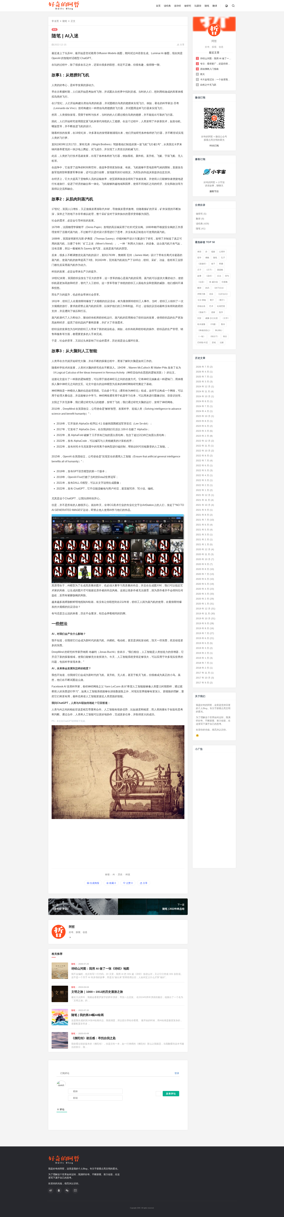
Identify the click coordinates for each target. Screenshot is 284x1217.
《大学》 (226, 318)
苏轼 (214, 342)
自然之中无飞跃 (208, 84)
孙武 (207, 288)
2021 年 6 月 (202, 524)
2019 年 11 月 (203, 613)
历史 (120, 874)
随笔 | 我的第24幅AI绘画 (87, 1015)
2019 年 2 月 (202, 653)
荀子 (212, 300)
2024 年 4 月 (202, 411)
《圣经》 (209, 276)
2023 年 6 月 (202, 426)
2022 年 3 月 (202, 480)
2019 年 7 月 (202, 633)
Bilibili (218, 330)
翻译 (215, 5)
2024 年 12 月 (203, 386)
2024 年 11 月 (203, 391)
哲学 (199, 257)
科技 (128, 874)
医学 (221, 312)
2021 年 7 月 (202, 519)
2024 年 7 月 (202, 406)
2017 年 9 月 (202, 682)
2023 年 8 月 (202, 421)
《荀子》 (222, 300)
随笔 (207, 5)
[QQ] (59, 1190)
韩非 (225, 336)
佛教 (207, 257)
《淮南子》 (202, 312)
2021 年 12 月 (203, 495)
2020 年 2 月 (202, 598)
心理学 (222, 252)
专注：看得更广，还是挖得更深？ (216, 63)
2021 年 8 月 (202, 514)
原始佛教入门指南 (209, 69)
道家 (213, 312)
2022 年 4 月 (202, 475)
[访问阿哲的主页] (214, 30)
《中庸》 (213, 324)
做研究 (187, 5)
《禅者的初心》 (204, 330)
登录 (176, 1073)
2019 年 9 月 (202, 623)
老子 (213, 264)
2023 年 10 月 (203, 416)
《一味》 (201, 336)
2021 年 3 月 (202, 534)
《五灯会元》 (223, 294)
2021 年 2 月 (202, 539)
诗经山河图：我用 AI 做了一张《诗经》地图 (100, 968)
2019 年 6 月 (202, 638)
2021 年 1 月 (202, 544)
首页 (158, 5)
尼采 (211, 294)
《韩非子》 (214, 336)
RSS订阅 (214, 145)
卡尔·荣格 (201, 300)
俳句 (227, 276)
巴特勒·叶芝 (202, 342)
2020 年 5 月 (202, 584)
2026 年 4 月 (202, 371)
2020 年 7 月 (202, 574)
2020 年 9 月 (202, 564)
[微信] (67, 1190)
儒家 (213, 252)
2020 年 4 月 (202, 589)
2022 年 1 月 (202, 490)
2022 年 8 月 (202, 455)
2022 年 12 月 (203, 440)
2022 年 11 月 (203, 445)
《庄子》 (209, 270)
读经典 (167, 5)
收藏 (112, 883)
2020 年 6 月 (202, 579)
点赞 (129, 883)
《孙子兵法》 (219, 288)
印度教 (225, 282)
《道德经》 (202, 264)
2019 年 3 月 (202, 648)
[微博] (51, 1190)
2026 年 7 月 (202, 366)
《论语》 (201, 282)
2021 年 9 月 (202, 510)
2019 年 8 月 (202, 628)
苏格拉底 (201, 306)
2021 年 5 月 (202, 529)
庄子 (199, 270)
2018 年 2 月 (202, 667)
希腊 (221, 264)
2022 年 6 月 (202, 465)
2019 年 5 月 (202, 643)
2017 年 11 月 (203, 672)
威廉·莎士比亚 (211, 318)
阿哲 (72, 926)
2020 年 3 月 (202, 593)
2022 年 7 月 (202, 460)
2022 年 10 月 (203, 450)
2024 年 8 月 (202, 401)
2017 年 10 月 (203, 677)
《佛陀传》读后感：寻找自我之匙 (93, 1038)
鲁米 (223, 324)
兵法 (219, 276)
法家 (222, 342)
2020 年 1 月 (202, 603)
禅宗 (199, 252)
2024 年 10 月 (203, 396)
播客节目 (214, 191)
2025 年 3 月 (202, 381)
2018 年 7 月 (202, 663)
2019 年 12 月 (203, 608)
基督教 (220, 270)
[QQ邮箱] (75, 1190)
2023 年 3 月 (202, 431)
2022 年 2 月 (202, 485)
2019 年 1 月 (202, 658)
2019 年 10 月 (203, 618)
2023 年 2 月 (202, 436)
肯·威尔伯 (213, 282)
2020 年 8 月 (202, 569)
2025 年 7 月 (202, 376)
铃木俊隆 (201, 324)
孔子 (223, 257)
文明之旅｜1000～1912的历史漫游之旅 (97, 991)
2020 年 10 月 (203, 559)
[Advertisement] (118, 842)
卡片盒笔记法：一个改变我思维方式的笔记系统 (216, 79)
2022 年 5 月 (202, 470)
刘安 (199, 318)
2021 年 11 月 (203, 500)
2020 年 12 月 (203, 549)
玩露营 (197, 5)
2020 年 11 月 (203, 554)
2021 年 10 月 (203, 505)
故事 (199, 276)
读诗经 (177, 5)
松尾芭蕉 (221, 306)
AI (114, 874)
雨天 (202, 74)
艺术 (211, 306)
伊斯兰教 (201, 294)
